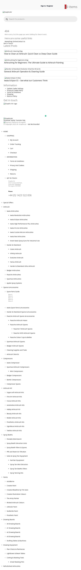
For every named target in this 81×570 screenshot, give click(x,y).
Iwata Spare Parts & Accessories (18, 308)
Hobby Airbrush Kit (13, 409)
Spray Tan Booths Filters (18, 469)
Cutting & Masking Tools (15, 558)
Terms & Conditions (14, 92)
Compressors (8, 359)
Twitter (13, 120)
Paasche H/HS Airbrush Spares (24, 333)
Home (7, 41)
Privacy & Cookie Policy (15, 90)
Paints (5, 477)
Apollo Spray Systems (14, 283)
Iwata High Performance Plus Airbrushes (24, 224)
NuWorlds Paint (12, 511)
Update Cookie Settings (15, 88)
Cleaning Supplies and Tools (17, 350)
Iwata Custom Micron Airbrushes (21, 232)
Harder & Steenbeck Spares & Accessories (21, 312)
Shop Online (13, 41)
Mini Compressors (16, 371)
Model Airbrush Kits (14, 418)
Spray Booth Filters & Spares (17, 447)
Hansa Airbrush (15, 262)
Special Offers (8, 203)
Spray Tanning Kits (16, 473)
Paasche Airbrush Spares (19, 325)
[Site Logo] (7, 12)
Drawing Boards (9, 520)
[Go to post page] (13, 51)
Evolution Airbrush (16, 258)
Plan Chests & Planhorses (16, 549)
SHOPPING (10, 136)
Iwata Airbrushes (13, 211)
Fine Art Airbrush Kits (14, 397)
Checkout (13, 153)
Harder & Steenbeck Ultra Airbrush (22, 266)
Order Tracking (15, 144)
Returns (13, 174)
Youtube (19, 120)
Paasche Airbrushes (14, 275)
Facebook (7, 120)
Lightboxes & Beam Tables (16, 553)
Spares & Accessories (10, 287)
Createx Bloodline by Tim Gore (17, 490)
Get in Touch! (8, 43)
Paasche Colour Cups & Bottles (21, 337)
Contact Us (21, 41)
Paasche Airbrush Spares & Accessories (21, 316)
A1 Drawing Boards (13, 528)
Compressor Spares (14, 384)
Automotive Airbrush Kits (15, 405)
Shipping (10, 94)
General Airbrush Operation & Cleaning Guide (24, 71)
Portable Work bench (14, 439)
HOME (5, 132)
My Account (14, 140)
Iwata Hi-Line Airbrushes (19, 228)
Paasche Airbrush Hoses (18, 320)
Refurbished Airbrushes (11, 566)
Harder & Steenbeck (14, 245)
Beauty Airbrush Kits (14, 414)
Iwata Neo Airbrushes (17, 236)
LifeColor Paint (12, 507)
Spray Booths (8, 435)
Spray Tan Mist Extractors (19, 464)
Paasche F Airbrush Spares (23, 329)
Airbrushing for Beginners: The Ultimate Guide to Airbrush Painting (33, 62)
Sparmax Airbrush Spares (16, 342)
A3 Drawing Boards (13, 536)
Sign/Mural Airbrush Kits (15, 426)
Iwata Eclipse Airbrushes (19, 220)
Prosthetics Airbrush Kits (15, 422)
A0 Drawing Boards (13, 524)
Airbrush (6, 207)
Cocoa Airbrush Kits (14, 401)
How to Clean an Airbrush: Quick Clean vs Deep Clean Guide (30, 53)
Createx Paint (11, 486)
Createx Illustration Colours (16, 494)
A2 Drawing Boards (13, 532)
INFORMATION (12, 157)
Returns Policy (12, 96)
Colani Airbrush (15, 249)
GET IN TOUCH (12, 178)
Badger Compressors (14, 375)
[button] (1, 128)
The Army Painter (13, 498)
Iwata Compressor (13, 363)
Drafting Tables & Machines (16, 541)
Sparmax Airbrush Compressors (18, 367)
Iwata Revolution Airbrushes (20, 215)
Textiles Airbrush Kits (14, 431)
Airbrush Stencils (13, 354)
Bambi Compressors (14, 380)
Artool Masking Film (17, 562)
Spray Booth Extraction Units (17, 443)
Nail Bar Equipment (17, 460)
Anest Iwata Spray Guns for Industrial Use (25, 241)
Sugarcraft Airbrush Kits (15, 392)
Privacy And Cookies (17, 165)
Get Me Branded (33, 124)
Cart (11, 148)
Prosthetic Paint (12, 515)
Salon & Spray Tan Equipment (17, 456)
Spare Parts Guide (13, 292)
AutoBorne (10, 481)
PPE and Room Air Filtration (16, 452)
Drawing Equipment (10, 545)
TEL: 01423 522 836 (13, 113)
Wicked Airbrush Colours (15, 503)
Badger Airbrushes (13, 270)
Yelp (23, 120)
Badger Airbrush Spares (15, 346)
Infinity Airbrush (16, 253)
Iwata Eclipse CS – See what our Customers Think (25, 80)
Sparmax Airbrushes (14, 279)
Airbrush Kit (7, 388)
